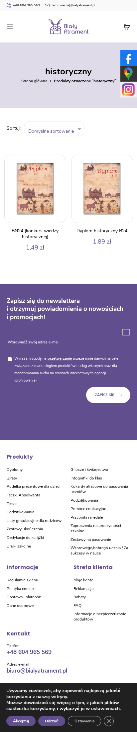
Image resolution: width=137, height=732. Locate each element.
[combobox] (54, 128)
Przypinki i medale (86, 517)
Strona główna (34, 81)
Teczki (12, 503)
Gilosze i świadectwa (89, 469)
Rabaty (79, 597)
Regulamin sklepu (22, 580)
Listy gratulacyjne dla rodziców (34, 520)
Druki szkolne (19, 546)
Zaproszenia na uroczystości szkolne (95, 528)
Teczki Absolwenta (23, 495)
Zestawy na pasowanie (90, 539)
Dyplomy (15, 469)
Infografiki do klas (86, 478)
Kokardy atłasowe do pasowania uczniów (99, 489)
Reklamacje (83, 588)
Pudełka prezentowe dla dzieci (34, 486)
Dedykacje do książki (25, 537)
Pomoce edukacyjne (88, 508)
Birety (12, 478)
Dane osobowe (20, 605)
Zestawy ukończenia (25, 529)
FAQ (77, 605)
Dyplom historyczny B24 (101, 231)
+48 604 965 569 (26, 5)
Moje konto (83, 580)
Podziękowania (20, 512)
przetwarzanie (60, 358)
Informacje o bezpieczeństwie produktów (99, 616)
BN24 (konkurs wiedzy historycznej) (35, 234)
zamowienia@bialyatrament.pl (73, 5)
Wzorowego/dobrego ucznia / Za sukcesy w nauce (99, 550)
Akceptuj (21, 721)
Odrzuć (52, 721)
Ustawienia (84, 721)
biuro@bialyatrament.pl (37, 671)
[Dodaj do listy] (57, 163)
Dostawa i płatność (24, 597)
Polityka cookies (21, 588)
